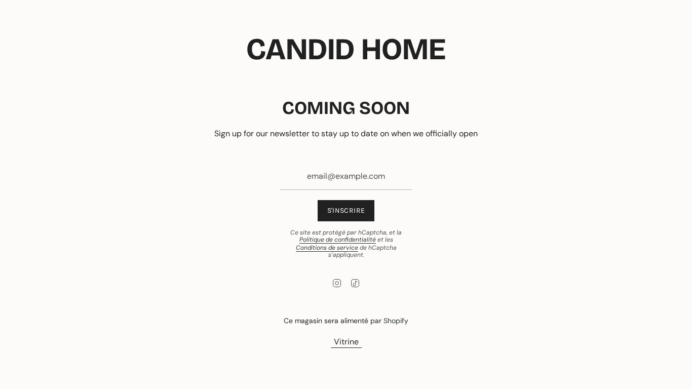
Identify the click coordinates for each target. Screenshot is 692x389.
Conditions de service (327, 248)
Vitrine (346, 341)
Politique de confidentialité (337, 240)
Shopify (395, 320)
